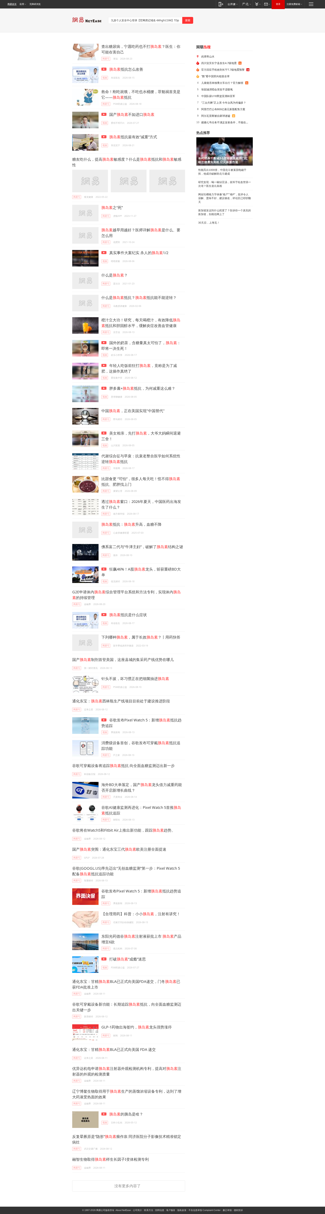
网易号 (106, 58)
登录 (278, 4)
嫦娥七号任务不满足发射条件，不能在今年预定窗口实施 (225, 122)
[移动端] (221, 4)
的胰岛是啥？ (126, 1114)
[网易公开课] (232, 4)
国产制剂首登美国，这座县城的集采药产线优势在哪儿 (123, 659)
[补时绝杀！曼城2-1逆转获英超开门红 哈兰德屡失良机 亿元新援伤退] (224, 151)
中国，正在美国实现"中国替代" (133, 410)
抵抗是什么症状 (128, 614)
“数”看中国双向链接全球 (215, 76)
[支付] (257, 4)
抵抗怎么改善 (126, 69)
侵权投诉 (238, 1210)
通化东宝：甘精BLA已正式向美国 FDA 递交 (114, 1049)
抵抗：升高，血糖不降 (131, 524)
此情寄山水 (207, 56)
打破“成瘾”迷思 (127, 959)
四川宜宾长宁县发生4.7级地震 (219, 63)
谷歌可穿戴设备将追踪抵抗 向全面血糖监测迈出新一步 (123, 765)
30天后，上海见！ (209, 222)
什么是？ (114, 275)
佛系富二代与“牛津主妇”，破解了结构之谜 (142, 546)
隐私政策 (181, 1210)
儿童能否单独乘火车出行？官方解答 (222, 83)
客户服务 (170, 1210)
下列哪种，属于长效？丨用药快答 (140, 637)
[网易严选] (246, 4)
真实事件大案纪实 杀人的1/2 (138, 252)
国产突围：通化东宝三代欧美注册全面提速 (119, 849)
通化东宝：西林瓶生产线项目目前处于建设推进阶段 (121, 701)
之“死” (112, 207)
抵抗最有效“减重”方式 (133, 136)
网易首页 (12, 4)
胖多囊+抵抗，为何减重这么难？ (141, 388)
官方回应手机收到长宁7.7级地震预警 (223, 69)
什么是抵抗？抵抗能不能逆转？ (139, 297)
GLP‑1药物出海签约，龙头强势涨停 (136, 1027)
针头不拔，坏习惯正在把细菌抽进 (135, 678)
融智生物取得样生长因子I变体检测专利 (110, 1159)
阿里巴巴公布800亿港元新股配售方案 (223, 109)
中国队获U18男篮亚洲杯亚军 (218, 96)
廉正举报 (227, 1210)
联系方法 (148, 1210)
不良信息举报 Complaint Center (204, 1210)
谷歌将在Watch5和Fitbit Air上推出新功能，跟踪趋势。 (123, 830)
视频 (105, 77)
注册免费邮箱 (293, 4)
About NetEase (123, 1210)
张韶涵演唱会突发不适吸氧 (217, 89)
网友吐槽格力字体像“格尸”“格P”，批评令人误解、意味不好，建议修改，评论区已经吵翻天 (224, 198)
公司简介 (137, 1210)
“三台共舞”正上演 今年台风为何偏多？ (223, 102)
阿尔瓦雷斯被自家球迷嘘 (215, 116)
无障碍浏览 (35, 4)
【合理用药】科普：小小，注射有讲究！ (140, 913)
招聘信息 (159, 1210)
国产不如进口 (131, 114)
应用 (22, 4)
